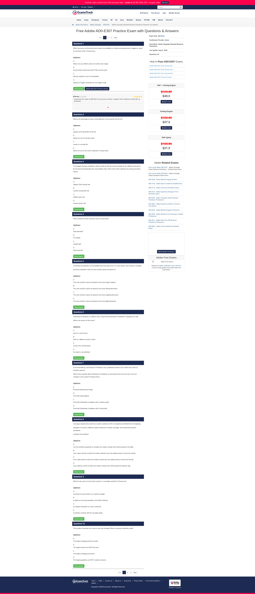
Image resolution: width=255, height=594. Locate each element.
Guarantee (127, 581)
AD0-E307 (106, 25)
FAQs (100, 581)
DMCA (94, 583)
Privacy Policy (138, 581)
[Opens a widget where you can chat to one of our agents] (241, 582)
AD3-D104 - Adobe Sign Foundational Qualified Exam (165, 184)
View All (169, 20)
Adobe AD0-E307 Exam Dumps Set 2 (161, 70)
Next (115, 38)
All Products (144, 13)
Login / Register (88, 7)
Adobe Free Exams (82, 25)
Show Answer (79, 89)
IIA (116, 20)
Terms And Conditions (153, 581)
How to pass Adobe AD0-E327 (158, 167)
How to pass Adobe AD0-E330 (158, 173)
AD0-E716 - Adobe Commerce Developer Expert (164, 188)
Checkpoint (95, 20)
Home (76, 7)
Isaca (122, 20)
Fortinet (105, 20)
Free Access (155, 13)
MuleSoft (130, 20)
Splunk (160, 20)
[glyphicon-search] (181, 7)
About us (118, 581)
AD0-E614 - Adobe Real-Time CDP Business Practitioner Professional (163, 221)
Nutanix (138, 20)
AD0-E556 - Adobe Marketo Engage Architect (163, 179)
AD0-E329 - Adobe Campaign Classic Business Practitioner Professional (163, 199)
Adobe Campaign (95, 25)
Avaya (86, 20)
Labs (164, 13)
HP (111, 20)
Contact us (108, 581)
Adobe (79, 20)
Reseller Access (174, 13)
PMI (154, 20)
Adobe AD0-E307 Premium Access (97, 89)
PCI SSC (147, 20)
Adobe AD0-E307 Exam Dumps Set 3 (161, 73)
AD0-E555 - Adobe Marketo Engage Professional (164, 210)
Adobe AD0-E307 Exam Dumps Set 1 (161, 66)
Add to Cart (167, 102)
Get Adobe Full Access (167, 252)
